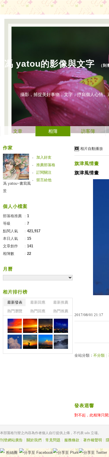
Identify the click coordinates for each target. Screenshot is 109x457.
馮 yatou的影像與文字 (49, 63)
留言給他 (43, 180)
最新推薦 (60, 302)
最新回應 (37, 302)
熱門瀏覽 (14, 311)
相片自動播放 (91, 148)
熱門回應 (37, 311)
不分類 (99, 355)
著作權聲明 (92, 440)
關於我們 (34, 440)
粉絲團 (11, 452)
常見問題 (52, 440)
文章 (17, 131)
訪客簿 (88, 131)
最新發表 (14, 302)
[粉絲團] (2, 450)
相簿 (53, 131)
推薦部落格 (45, 165)
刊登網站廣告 (11, 440)
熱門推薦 (60, 311)
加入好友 (43, 157)
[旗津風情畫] (15, 326)
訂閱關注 (43, 172)
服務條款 (71, 440)
